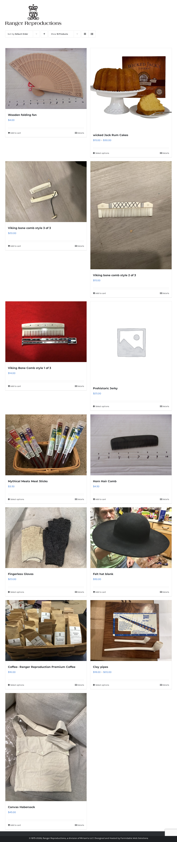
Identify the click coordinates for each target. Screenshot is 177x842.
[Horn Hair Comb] (131, 444)
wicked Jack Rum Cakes (110, 135)
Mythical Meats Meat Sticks (28, 481)
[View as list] (91, 34)
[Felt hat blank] (131, 537)
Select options (102, 153)
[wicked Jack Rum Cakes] (131, 88)
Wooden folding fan (22, 115)
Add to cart (15, 133)
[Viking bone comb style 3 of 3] (46, 191)
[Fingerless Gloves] (46, 537)
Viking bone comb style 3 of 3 (29, 228)
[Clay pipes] (131, 630)
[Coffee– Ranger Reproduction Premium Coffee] (46, 630)
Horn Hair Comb (105, 481)
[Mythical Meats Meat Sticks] (46, 444)
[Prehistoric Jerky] (131, 341)
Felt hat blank (103, 574)
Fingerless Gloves (21, 574)
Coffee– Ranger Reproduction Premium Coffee (41, 667)
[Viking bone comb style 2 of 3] (131, 215)
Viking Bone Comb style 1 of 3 (29, 368)
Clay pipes (100, 667)
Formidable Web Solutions (134, 838)
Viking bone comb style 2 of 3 (114, 275)
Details (80, 133)
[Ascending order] (44, 34)
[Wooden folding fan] (46, 78)
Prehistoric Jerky (105, 388)
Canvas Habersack (21, 807)
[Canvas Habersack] (46, 747)
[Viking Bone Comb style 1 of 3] (46, 331)
